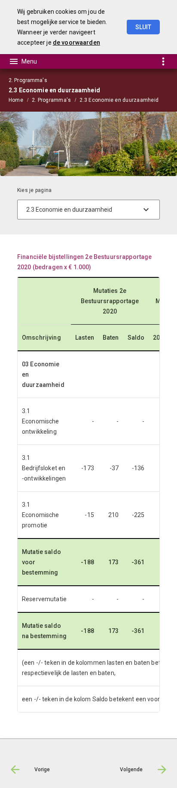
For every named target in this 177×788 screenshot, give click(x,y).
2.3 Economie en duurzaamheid (119, 100)
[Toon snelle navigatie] (163, 61)
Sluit (143, 27)
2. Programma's (51, 100)
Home (16, 100)
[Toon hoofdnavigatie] (23, 61)
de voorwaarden (76, 42)
